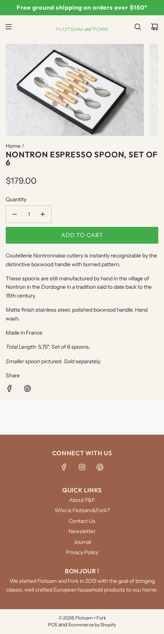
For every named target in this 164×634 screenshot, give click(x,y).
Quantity (16, 199)
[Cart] (154, 26)
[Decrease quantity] (14, 214)
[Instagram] (82, 467)
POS (52, 625)
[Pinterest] (100, 467)
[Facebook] (64, 467)
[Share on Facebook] (9, 389)
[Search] (137, 26)
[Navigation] (8, 26)
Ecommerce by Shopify (92, 625)
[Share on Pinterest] (27, 389)
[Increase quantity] (42, 214)
